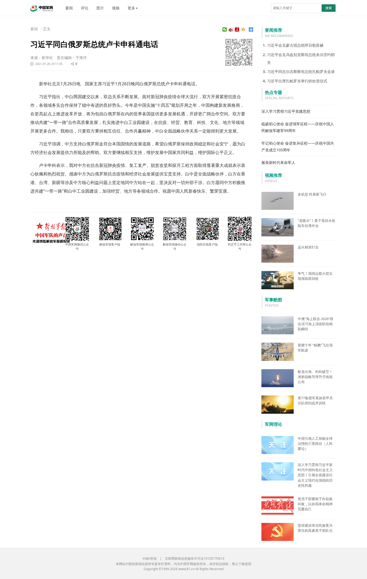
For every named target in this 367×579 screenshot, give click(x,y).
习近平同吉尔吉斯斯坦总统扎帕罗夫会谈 (301, 71)
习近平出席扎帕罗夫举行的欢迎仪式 (297, 80)
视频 (116, 7)
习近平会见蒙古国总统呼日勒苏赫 (295, 45)
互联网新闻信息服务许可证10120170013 (194, 558)
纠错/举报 (150, 558)
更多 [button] (131, 7)
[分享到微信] (224, 29)
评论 (84, 7)
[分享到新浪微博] (231, 29)
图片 (100, 7)
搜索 (328, 8)
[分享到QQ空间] (243, 29)
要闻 (69, 7)
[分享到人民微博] (237, 29)
